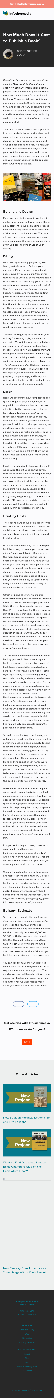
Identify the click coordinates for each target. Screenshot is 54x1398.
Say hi (27, 1042)
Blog (27, 1358)
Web (27, 1333)
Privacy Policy (36, 1390)
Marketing (27, 1338)
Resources (27, 1370)
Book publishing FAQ (27, 1366)
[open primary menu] (47, 13)
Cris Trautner (27, 51)
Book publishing (27, 1329)
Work (27, 1362)
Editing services (27, 1342)
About (27, 1353)
